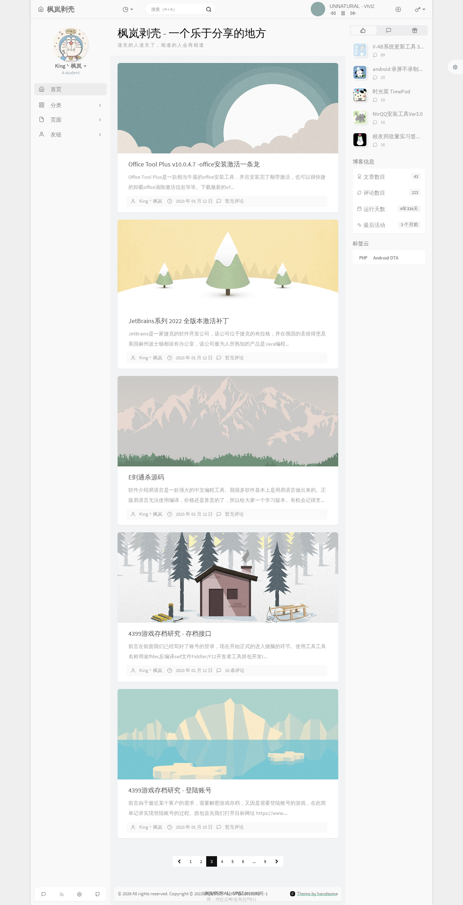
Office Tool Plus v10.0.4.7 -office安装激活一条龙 (194, 164)
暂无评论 (234, 201)
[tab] (363, 30)
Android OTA (385, 258)
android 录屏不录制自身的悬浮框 (412, 68)
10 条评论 (235, 670)
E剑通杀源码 (146, 477)
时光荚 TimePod (391, 91)
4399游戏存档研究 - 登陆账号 (170, 790)
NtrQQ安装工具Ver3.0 (397, 113)
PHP (363, 258)
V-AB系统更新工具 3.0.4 (400, 46)
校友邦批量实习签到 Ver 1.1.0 (407, 136)
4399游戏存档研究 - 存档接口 (170, 633)
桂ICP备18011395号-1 (247, 894)
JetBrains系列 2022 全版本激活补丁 (178, 321)
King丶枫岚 (150, 201)
